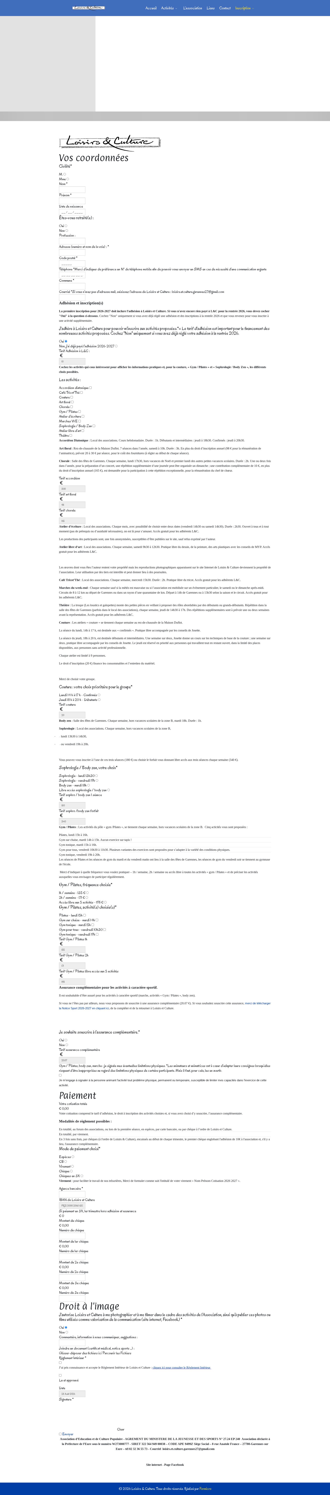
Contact (225, 8)
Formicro (205, 1488)
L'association (192, 8)
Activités (167, 8)
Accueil (151, 8)
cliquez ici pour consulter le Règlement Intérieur (182, 1367)
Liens (211, 8)
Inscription (243, 8)
